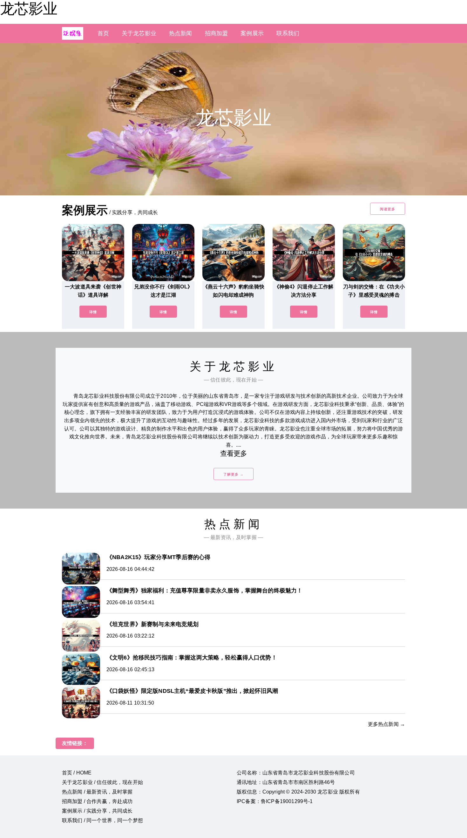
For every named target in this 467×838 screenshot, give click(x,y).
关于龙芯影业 (139, 33)
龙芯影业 (28, 8)
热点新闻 (180, 33)
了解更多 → (233, 474)
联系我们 (288, 33)
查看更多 (233, 453)
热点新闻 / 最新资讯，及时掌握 (97, 791)
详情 (93, 312)
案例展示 (252, 33)
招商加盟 (216, 33)
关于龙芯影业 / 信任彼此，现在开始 (102, 782)
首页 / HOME (76, 772)
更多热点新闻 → (386, 724)
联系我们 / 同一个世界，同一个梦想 (102, 820)
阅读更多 (387, 209)
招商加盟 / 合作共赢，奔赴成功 (97, 801)
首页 (103, 33)
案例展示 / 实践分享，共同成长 (97, 811)
